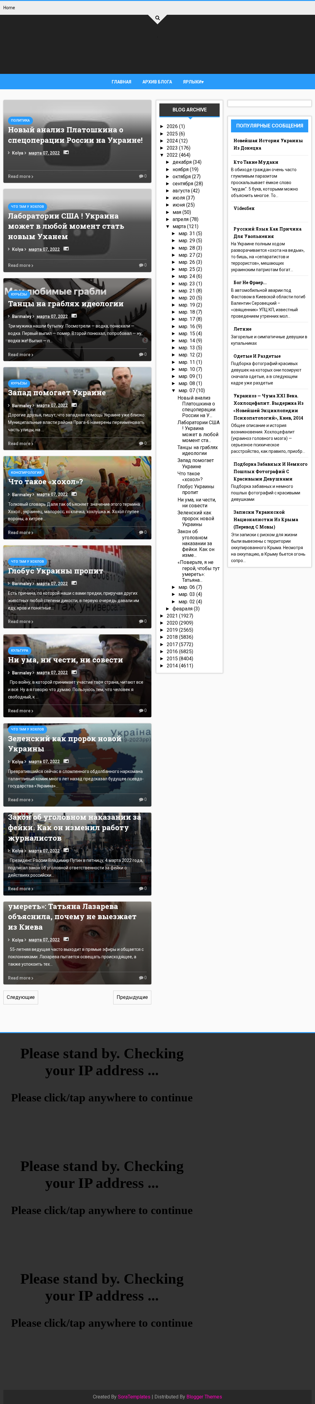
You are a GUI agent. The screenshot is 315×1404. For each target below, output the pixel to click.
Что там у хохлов (27, 207)
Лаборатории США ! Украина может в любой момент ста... (198, 431)
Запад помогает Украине (57, 392)
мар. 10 (187, 369)
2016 (173, 651)
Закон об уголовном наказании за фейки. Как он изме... (195, 543)
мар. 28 (187, 248)
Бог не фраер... (250, 282)
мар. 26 (187, 262)
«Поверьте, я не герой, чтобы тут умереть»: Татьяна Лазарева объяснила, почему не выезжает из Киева (72, 911)
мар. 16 (187, 326)
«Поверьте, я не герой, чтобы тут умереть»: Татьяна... (198, 571)
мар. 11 (187, 362)
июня (179, 205)
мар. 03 (187, 594)
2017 (173, 644)
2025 (173, 134)
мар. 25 (187, 269)
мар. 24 (187, 276)
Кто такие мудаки (255, 162)
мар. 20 (187, 298)
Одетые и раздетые (257, 356)
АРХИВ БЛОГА (157, 81)
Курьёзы (19, 294)
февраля (183, 609)
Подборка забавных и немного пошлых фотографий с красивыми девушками (270, 471)
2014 (173, 666)
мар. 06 (187, 587)
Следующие (21, 997)
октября (182, 176)
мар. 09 (187, 376)
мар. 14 (187, 341)
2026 (173, 126)
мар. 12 (187, 355)
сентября (183, 184)
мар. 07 (187, 390)
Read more (19, 176)
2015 (173, 659)
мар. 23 (187, 284)
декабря (183, 162)
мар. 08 (187, 383)
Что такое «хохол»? (45, 481)
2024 (173, 141)
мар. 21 (187, 291)
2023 (173, 148)
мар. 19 (187, 305)
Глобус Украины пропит (55, 571)
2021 (173, 616)
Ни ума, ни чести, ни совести (65, 660)
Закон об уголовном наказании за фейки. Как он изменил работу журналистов (74, 827)
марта (180, 226)
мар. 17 (187, 319)
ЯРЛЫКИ (192, 81)
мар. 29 (187, 240)
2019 (173, 630)
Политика (20, 121)
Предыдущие (132, 997)
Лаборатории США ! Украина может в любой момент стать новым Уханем (66, 226)
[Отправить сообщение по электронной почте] (65, 152)
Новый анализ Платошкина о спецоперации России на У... (196, 407)
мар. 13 (187, 348)
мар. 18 (187, 312)
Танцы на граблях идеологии (66, 303)
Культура (19, 651)
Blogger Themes (204, 1397)
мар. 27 (187, 255)
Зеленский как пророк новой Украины (195, 518)
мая (177, 212)
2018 (173, 637)
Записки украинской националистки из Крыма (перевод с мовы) (265, 519)
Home (9, 7)
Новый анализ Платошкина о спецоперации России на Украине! (75, 135)
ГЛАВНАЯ (121, 81)
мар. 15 (187, 333)
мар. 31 (187, 233)
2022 (173, 155)
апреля (181, 219)
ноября (181, 169)
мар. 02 (187, 602)
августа (182, 191)
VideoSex (244, 208)
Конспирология (26, 473)
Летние (242, 329)
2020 (173, 623)
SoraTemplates (134, 1396)
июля (179, 198)
